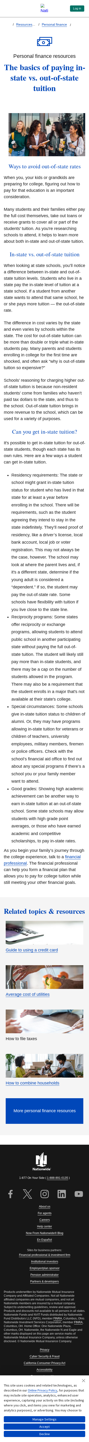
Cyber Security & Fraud (45, 1356)
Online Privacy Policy (42, 1390)
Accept (44, 1426)
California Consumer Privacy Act (44, 1363)
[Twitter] (27, 1194)
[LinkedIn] (61, 1194)
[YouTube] (79, 1194)
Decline (44, 1434)
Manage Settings (44, 1419)
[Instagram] (44, 1194)
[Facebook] (10, 1194)
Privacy (44, 1349)
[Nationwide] (44, 1161)
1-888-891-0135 (57, 1178)
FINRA (57, 1318)
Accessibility (44, 1369)
